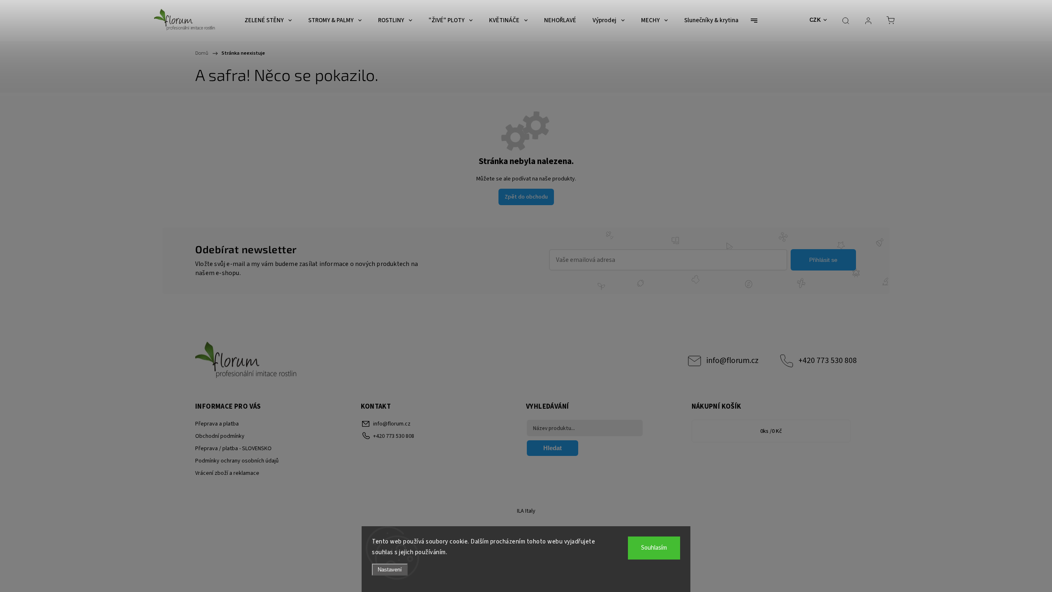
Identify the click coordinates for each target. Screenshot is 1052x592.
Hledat (552, 447)
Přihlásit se (823, 260)
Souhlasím (654, 547)
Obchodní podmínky (220, 436)
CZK (815, 20)
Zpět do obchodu (526, 197)
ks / (771, 431)
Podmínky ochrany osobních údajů (237, 461)
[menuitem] (268, 20)
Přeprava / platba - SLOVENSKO (233, 448)
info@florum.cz (732, 360)
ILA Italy (526, 511)
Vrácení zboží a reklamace (227, 473)
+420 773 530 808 (827, 360)
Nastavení (390, 570)
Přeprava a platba (217, 424)
